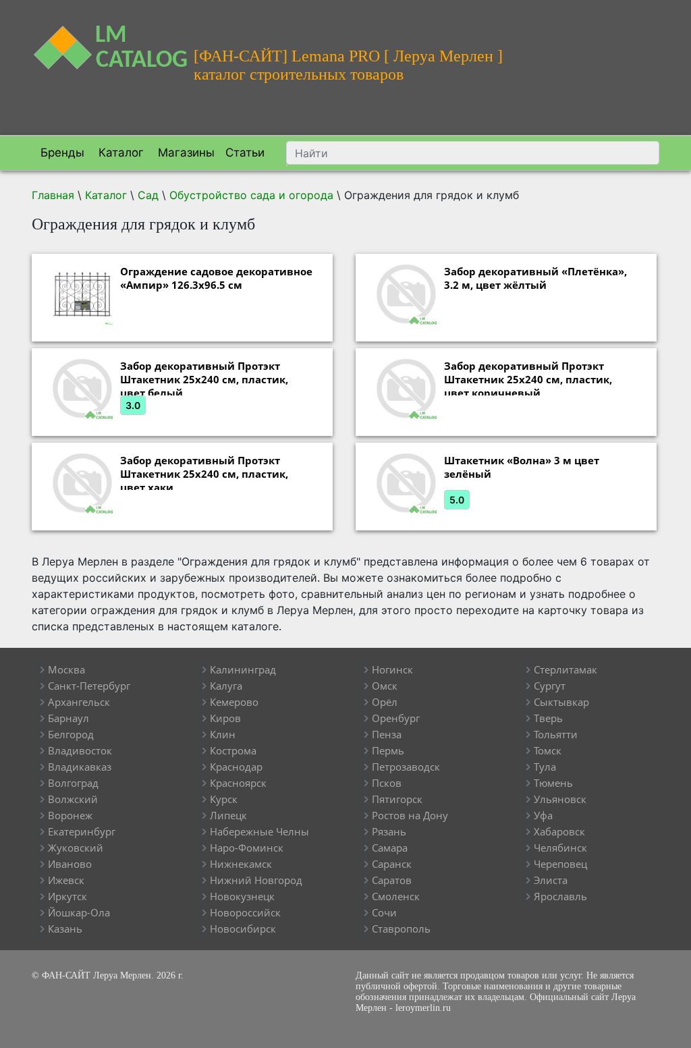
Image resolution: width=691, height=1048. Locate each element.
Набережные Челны (259, 831)
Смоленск (396, 896)
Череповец (560, 864)
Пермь (388, 750)
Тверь (548, 718)
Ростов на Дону (410, 815)
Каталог (119, 152)
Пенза (387, 734)
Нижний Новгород (256, 880)
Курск (224, 799)
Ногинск (392, 669)
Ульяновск (560, 799)
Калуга (226, 685)
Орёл (384, 702)
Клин (223, 734)
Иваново (70, 864)
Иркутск (67, 896)
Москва (66, 669)
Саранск (392, 864)
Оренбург (396, 718)
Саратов (392, 880)
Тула (545, 766)
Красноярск (238, 783)
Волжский (73, 799)
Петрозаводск (406, 766)
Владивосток (80, 750)
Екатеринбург (81, 831)
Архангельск (79, 702)
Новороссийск (245, 912)
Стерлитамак (565, 669)
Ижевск (66, 880)
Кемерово (234, 702)
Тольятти (556, 734)
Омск (384, 685)
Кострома (233, 750)
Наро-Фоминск (246, 847)
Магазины (185, 152)
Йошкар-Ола (79, 912)
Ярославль (560, 896)
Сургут (549, 685)
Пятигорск (397, 799)
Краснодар (236, 766)
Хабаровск (559, 831)
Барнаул (68, 718)
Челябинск (560, 847)
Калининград (243, 669)
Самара (390, 847)
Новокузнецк (242, 896)
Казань (65, 928)
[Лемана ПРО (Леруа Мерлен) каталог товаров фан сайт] (102, 39)
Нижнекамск (241, 864)
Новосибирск (243, 928)
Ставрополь (401, 928)
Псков (387, 783)
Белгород (71, 734)
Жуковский (75, 847)
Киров (225, 718)
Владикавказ (79, 766)
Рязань (389, 831)
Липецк (228, 815)
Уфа (543, 815)
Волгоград (73, 783)
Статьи (245, 152)
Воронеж (70, 815)
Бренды (60, 152)
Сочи (384, 912)
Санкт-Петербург (89, 685)
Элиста (551, 880)
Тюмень (553, 783)
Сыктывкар (561, 702)
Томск (547, 750)
